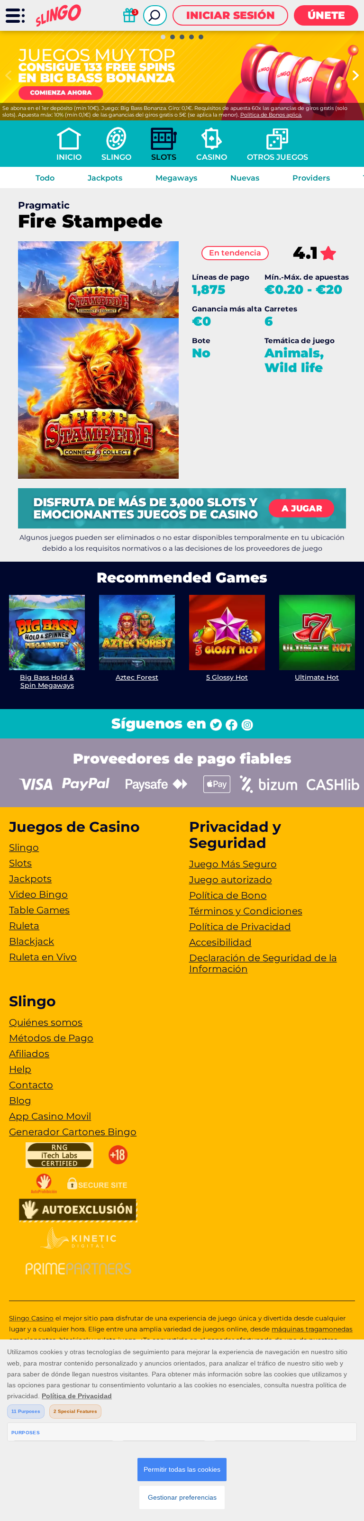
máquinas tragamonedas (312, 1329)
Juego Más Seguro (233, 864)
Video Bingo (38, 894)
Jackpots (105, 177)
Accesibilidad (220, 942)
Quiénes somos (45, 1022)
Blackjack (31, 941)
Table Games (39, 910)
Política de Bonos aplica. (271, 114)
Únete (326, 15)
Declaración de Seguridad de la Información (263, 963)
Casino (211, 157)
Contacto (31, 1085)
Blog (20, 1100)
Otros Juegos (277, 157)
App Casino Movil (50, 1116)
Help (20, 1069)
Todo (45, 177)
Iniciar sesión (230, 15)
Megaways (176, 177)
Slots (163, 157)
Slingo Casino (31, 1318)
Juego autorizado (230, 879)
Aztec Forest (137, 677)
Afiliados (29, 1053)
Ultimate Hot (317, 677)
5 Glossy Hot (227, 677)
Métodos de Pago (51, 1038)
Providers (311, 177)
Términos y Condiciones (245, 911)
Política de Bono (228, 895)
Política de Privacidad (240, 926)
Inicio (69, 157)
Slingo (116, 157)
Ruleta (24, 925)
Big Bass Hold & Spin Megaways (47, 681)
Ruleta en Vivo (43, 957)
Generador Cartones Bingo (72, 1132)
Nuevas (244, 177)
